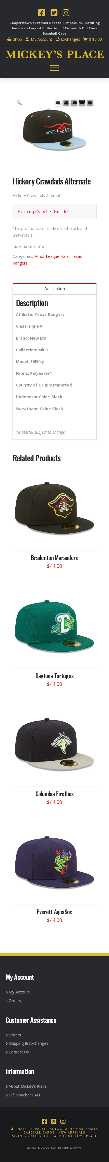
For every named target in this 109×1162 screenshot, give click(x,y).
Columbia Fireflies (54, 793)
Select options (56, 541)
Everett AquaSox (54, 911)
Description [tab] (54, 288)
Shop (17, 39)
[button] (54, 68)
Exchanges (70, 39)
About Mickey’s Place (28, 1086)
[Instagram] (66, 13)
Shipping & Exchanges (28, 1043)
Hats (22, 1129)
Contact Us (19, 1052)
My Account (41, 39)
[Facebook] (41, 13)
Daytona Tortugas (54, 675)
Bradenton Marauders (54, 557)
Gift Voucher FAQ (24, 1095)
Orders (15, 1000)
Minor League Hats (51, 256)
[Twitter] (54, 13)
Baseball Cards (39, 1132)
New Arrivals (71, 1132)
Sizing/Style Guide (43, 211)
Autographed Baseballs (74, 1129)
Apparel (38, 1129)
